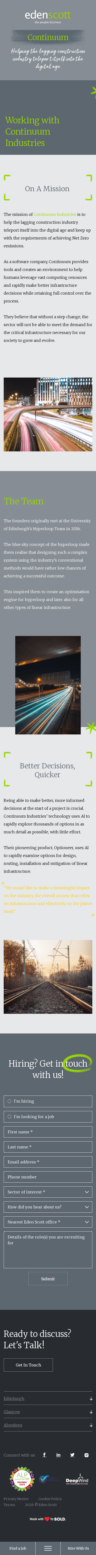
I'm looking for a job (34, 1116)
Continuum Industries (55, 214)
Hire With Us (78, 1548)
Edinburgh (14, 1398)
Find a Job (17, 1548)
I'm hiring (24, 1101)
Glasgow (12, 1412)
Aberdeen (13, 1425)
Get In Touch (28, 1365)
